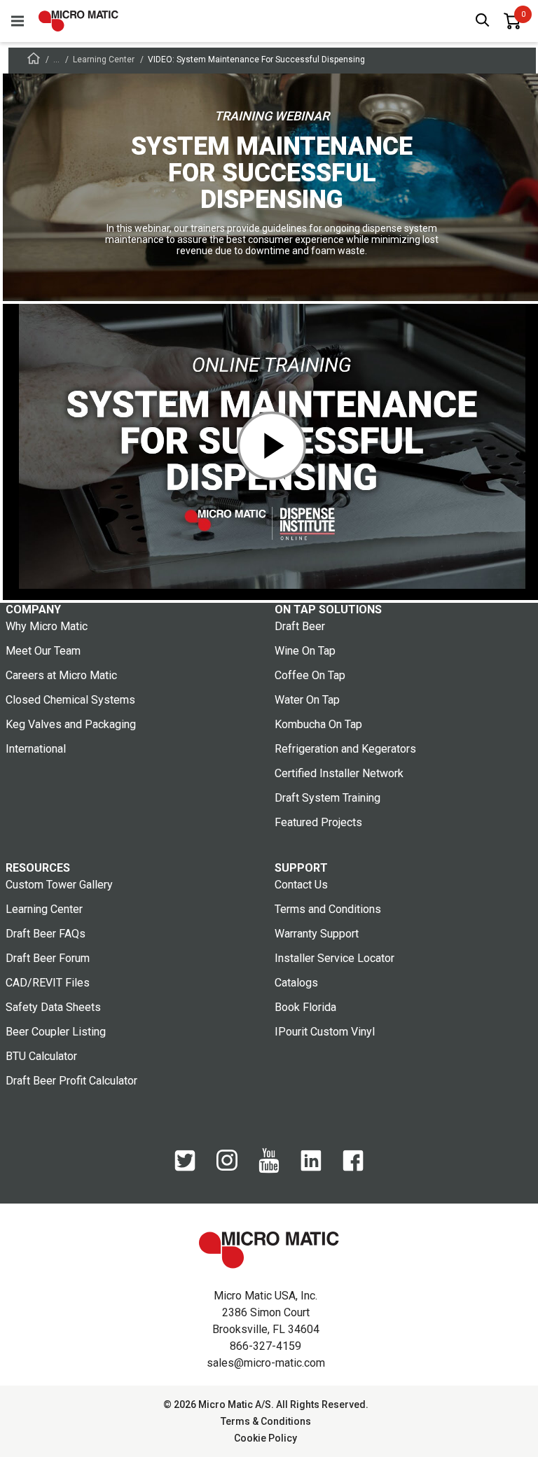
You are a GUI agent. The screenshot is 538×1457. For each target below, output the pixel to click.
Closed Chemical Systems (70, 699)
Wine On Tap (305, 650)
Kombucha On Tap (318, 724)
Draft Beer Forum (48, 958)
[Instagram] (226, 1167)
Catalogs (296, 982)
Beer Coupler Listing (56, 1031)
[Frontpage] (33, 60)
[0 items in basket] (512, 21)
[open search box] (483, 21)
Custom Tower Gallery (59, 884)
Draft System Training (327, 797)
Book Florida (305, 1007)
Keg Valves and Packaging (71, 724)
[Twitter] (184, 1167)
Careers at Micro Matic (61, 675)
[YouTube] (269, 1170)
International (36, 748)
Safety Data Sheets (53, 1007)
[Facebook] (353, 1167)
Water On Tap (307, 699)
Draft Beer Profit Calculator (71, 1080)
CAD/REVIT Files (48, 982)
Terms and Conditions (328, 909)
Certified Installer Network (339, 773)
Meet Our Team (43, 650)
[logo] (78, 21)
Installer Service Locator (334, 958)
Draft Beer (300, 626)
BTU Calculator (41, 1056)
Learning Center (103, 59)
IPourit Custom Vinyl (325, 1031)
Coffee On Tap (310, 675)
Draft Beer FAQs (45, 933)
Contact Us (301, 884)
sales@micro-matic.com (266, 1362)
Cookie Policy (265, 1438)
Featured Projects (318, 822)
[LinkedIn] (311, 1167)
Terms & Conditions (266, 1421)
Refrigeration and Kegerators (345, 748)
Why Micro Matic (47, 626)
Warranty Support (317, 933)
